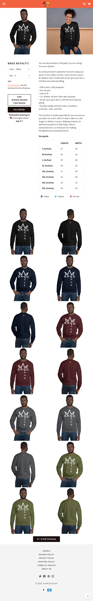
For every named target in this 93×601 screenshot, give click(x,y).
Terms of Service (46, 565)
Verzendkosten (14, 85)
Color (11, 69)
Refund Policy (46, 554)
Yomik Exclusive (50, 583)
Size (11, 75)
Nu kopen (19, 109)
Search (46, 551)
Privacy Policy (46, 558)
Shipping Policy (46, 562)
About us (46, 569)
